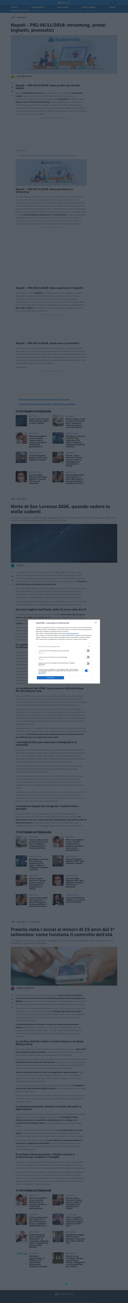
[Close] (96, 623)
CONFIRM (50, 677)
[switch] (87, 650)
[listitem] (64, 647)
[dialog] (64, 651)
